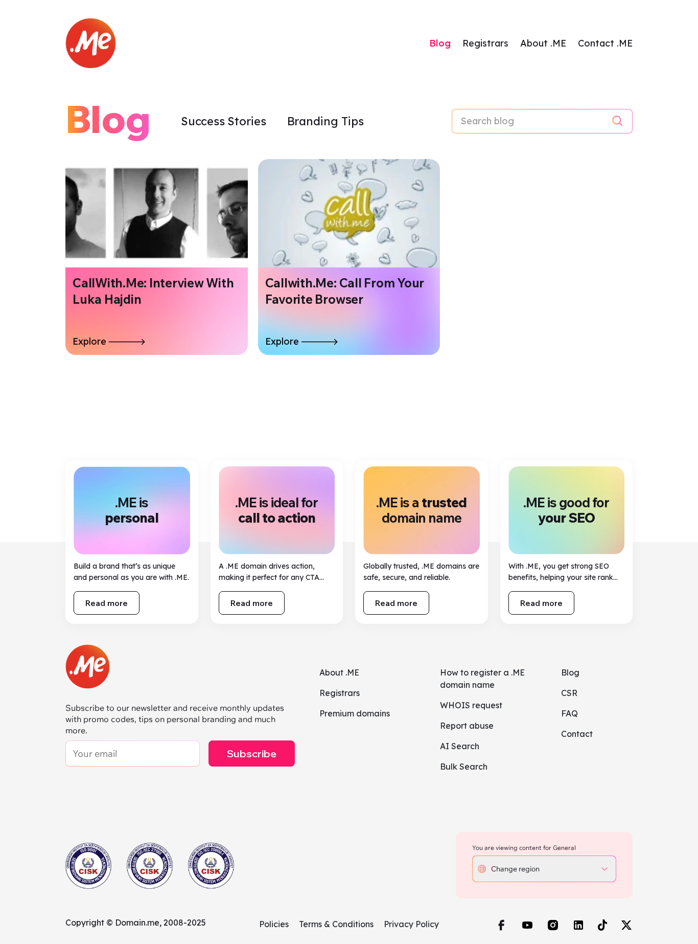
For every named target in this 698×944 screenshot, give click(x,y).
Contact (577, 734)
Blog (440, 43)
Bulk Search (463, 766)
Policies (274, 924)
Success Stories (225, 121)
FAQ (569, 713)
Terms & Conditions (336, 924)
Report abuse (467, 726)
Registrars (485, 43)
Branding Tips (325, 121)
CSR (569, 693)
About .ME (543, 43)
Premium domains (354, 713)
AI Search (459, 746)
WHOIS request (471, 705)
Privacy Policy (411, 924)
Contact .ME (605, 43)
